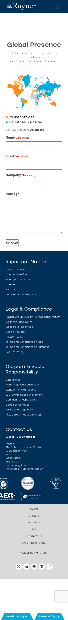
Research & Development (21, 294)
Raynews (34, 522)
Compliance (13, 379)
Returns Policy (14, 352)
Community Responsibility (22, 399)
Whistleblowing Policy (19, 409)
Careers (10, 284)
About (34, 508)
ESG (34, 529)
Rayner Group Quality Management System (33, 316)
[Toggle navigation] (57, 7)
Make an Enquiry (49, 616)
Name (17, 137)
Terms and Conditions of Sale (24, 341)
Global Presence (16, 269)
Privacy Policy (14, 337)
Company (20, 175)
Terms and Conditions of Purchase (27, 346)
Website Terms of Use (19, 326)
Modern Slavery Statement (22, 384)
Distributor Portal (34, 543)
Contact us (34, 536)
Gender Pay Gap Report (21, 389)
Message (12, 194)
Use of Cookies (15, 331)
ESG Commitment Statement (24, 394)
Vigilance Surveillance (19, 322)
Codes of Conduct (17, 404)
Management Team (18, 279)
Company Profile (16, 274)
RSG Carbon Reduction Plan (23, 414)
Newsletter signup (17, 616)
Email (17, 156)
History (10, 289)
